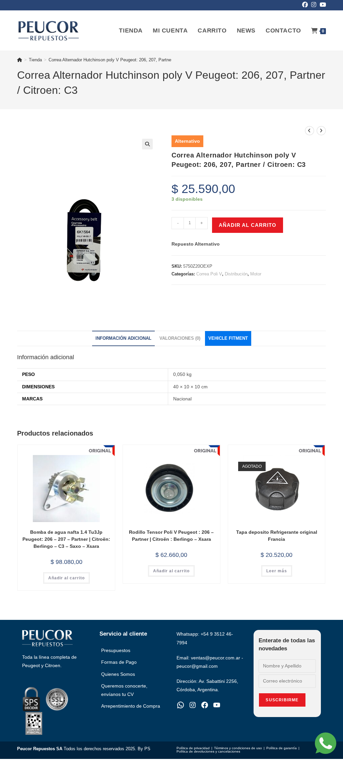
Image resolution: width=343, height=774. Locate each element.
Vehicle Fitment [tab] (228, 338)
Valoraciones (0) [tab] (179, 338)
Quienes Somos (118, 674)
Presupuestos (115, 650)
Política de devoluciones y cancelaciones (208, 751)
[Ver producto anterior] (309, 130)
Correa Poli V (209, 273)
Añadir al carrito (247, 225)
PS (147, 748)
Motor (255, 273)
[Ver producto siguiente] (321, 130)
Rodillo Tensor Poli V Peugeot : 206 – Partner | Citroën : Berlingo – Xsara (171, 535)
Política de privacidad (193, 748)
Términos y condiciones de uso (238, 748)
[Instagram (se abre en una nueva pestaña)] (314, 5)
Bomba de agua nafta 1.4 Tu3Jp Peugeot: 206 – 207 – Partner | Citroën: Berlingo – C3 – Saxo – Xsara (66, 539)
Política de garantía (281, 748)
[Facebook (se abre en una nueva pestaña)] (305, 5)
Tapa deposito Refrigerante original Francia (276, 535)
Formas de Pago (119, 662)
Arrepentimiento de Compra (130, 706)
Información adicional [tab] (123, 338)
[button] (147, 144)
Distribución (236, 273)
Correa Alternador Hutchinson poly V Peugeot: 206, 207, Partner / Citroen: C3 (123, 59)
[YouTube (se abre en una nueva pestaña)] (322, 5)
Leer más (276, 571)
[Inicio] (19, 59)
